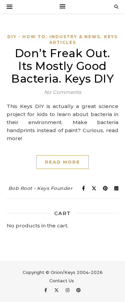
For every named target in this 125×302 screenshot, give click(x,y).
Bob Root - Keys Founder (40, 188)
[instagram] (68, 290)
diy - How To (26, 36)
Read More (62, 162)
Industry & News (74, 36)
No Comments (62, 92)
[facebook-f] (46, 290)
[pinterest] (78, 290)
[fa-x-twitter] (57, 290)
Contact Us (61, 280)
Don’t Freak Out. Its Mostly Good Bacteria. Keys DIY (62, 65)
